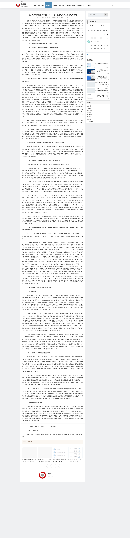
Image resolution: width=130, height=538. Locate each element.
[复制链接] (58, 466)
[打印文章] (65, 18)
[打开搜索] (112, 5)
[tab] (88, 55)
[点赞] (46, 466)
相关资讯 (48, 5)
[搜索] (106, 14)
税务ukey (89, 108)
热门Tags (88, 5)
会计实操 (55, 5)
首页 (35, 5)
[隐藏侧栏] (82, 13)
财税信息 (61, 5)
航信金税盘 (89, 106)
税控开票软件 (90, 121)
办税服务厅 (41, 5)
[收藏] (50, 466)
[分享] (54, 466)
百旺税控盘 (89, 110)
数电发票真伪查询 (70, 5)
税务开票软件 (80, 5)
